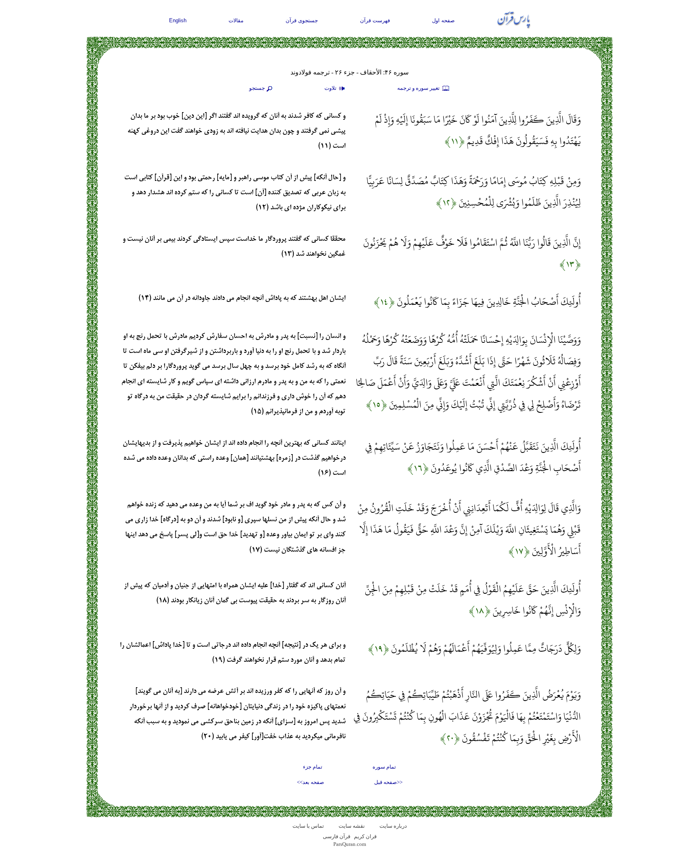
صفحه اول (443, 20)
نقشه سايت (352, 826)
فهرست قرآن (375, 20)
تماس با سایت (308, 826)
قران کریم (365, 836)
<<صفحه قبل (388, 782)
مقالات (236, 20)
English (177, 20)
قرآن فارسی (336, 836)
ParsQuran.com (349, 844)
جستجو (257, 88)
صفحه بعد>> (310, 782)
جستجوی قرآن (302, 20)
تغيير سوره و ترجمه (419, 88)
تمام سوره (384, 767)
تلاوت (331, 88)
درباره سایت (393, 826)
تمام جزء (312, 767)
